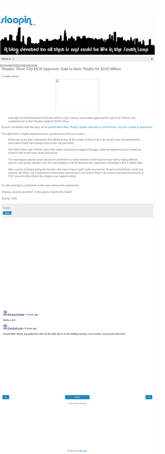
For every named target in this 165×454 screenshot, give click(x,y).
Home (77, 397)
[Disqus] (77, 262)
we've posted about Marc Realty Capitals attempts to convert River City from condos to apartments (96, 127)
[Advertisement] (77, 9)
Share (7, 213)
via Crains (77, 133)
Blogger (83, 450)
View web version (77, 403)
